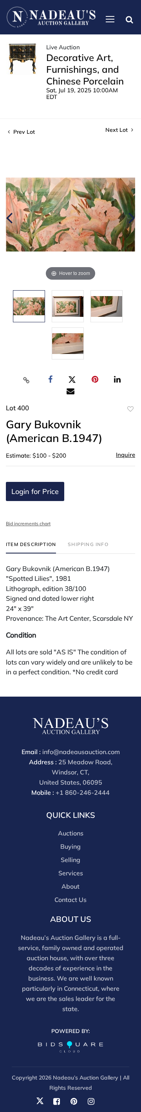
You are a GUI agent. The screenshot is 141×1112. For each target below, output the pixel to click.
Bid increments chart (28, 523)
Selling (70, 860)
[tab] (31, 547)
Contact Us (70, 900)
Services (70, 873)
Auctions (70, 833)
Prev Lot (23, 131)
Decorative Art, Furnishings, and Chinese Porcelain (85, 69)
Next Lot (117, 130)
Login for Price (35, 491)
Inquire (125, 454)
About (70, 886)
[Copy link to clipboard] (26, 379)
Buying (70, 846)
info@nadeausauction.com (81, 752)
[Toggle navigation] (110, 19)
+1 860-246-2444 (83, 792)
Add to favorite (130, 409)
